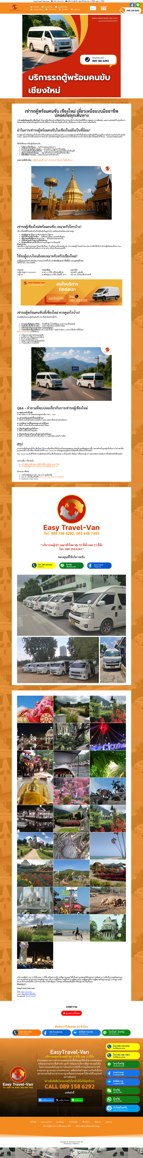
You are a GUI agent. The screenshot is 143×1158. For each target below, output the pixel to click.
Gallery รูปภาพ (46, 1122)
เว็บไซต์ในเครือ (120, 1107)
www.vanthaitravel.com (120, 1110)
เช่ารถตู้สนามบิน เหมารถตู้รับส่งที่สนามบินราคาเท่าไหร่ (40, 464)
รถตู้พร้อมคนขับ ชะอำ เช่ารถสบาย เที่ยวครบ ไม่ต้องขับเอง (52, 160)
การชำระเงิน (73, 1122)
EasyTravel (118, 1072)
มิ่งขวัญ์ (69, 565)
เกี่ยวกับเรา (86, 1122)
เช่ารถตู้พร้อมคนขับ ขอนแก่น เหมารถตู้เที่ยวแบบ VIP (39, 466)
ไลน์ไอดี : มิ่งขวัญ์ (116, 1031)
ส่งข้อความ (118, 1081)
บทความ (109, 1122)
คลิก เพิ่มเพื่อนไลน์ (114, 1034)
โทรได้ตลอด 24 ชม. (119, 1048)
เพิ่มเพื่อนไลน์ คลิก (118, 1066)
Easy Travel (98, 565)
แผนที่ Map (60, 1122)
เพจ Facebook (55, 1031)
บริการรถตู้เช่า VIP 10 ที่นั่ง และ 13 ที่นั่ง (57, 1126)
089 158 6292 (133, 10)
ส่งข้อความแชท (86, 1031)
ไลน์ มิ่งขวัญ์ (118, 1063)
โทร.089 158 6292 (121, 1046)
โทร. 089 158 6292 (45, 565)
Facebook (97, 566)
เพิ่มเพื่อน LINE (71, 566)
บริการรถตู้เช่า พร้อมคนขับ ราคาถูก (88, 1126)
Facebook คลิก (118, 1074)
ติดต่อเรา (41, 566)
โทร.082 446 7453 (121, 1054)
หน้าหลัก (33, 1122)
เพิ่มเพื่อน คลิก (117, 1092)
